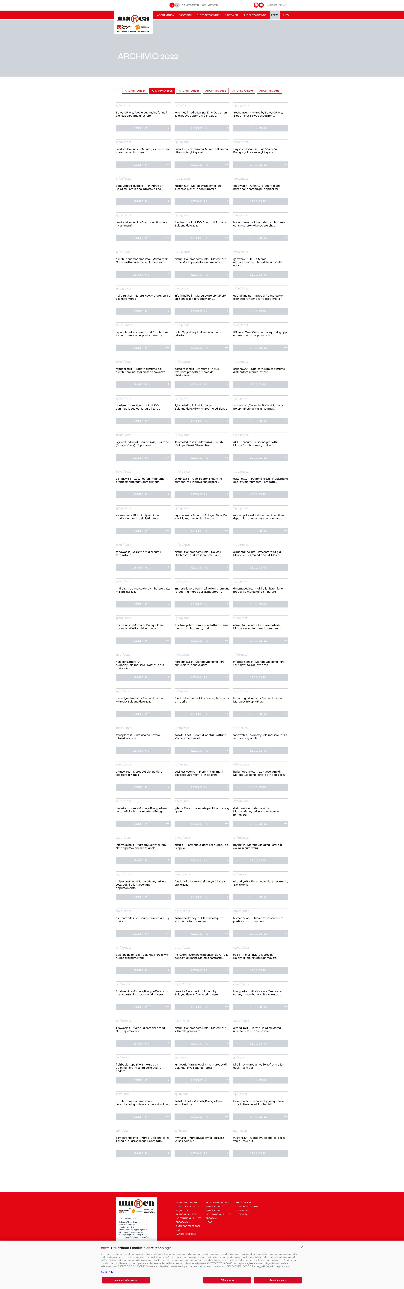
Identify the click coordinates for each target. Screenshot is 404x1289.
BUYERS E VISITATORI (208, 15)
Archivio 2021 (189, 90)
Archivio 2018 (269, 90)
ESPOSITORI (185, 15)
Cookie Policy (107, 1272)
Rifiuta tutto (227, 1280)
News (209, 1222)
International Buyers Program (218, 1216)
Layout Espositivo (186, 1234)
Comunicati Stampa (247, 1206)
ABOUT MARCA (165, 15)
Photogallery (244, 1202)
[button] (301, 1247)
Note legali (243, 1214)
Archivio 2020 (215, 90)
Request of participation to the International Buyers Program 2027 (188, 1216)
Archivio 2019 (242, 90)
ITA (172, 5)
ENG (177, 5)
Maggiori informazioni (126, 1280)
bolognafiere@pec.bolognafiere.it (137, 1237)
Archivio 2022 (162, 90)
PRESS (274, 15)
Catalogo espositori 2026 (188, 1228)
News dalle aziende (187, 1206)
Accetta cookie (278, 1280)
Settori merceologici (218, 1202)
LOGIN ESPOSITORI (190, 5)
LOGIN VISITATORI (209, 5)
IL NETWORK (232, 15)
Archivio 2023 (135, 90)
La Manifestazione (186, 1202)
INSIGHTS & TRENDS (255, 15)
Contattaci (242, 1210)
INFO (286, 15)
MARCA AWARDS (214, 1206)
